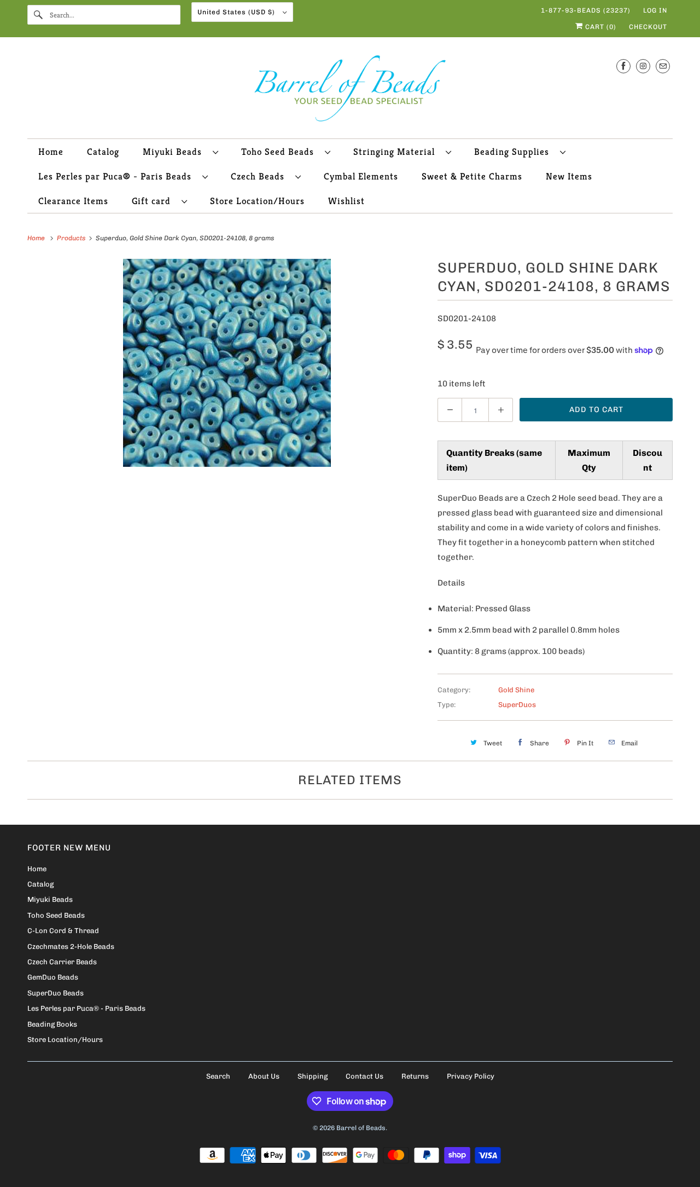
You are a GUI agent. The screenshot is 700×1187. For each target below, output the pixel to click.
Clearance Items (73, 201)
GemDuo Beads (52, 977)
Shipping (313, 1076)
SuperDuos (517, 704)
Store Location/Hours (257, 201)
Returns (415, 1076)
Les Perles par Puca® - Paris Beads (117, 176)
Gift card (154, 201)
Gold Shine (516, 690)
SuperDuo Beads (55, 993)
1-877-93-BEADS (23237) (586, 10)
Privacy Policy (470, 1076)
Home (50, 152)
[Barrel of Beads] (350, 91)
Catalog (103, 152)
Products (72, 238)
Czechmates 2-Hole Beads (70, 946)
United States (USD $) (237, 12)
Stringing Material (396, 152)
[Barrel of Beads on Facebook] (623, 66)
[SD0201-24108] (227, 363)
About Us (263, 1076)
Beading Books (52, 1024)
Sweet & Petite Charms (472, 176)
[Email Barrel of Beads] (663, 66)
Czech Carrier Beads (62, 962)
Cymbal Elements (361, 176)
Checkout (648, 27)
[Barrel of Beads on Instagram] (643, 66)
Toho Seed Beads (280, 152)
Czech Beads (260, 176)
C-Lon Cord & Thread (63, 931)
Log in (655, 10)
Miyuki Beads (175, 152)
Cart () (599, 27)
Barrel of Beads (361, 1128)
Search (218, 1076)
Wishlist (346, 201)
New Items (569, 176)
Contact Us (364, 1076)
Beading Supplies (514, 152)
